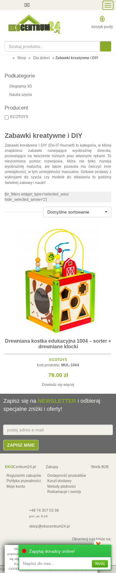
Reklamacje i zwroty (64, 492)
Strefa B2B (100, 467)
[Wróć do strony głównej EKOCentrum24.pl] (34, 24)
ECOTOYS (19, 117)
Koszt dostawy (59, 481)
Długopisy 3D (20, 86)
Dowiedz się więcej (58, 385)
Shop (21, 58)
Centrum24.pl (20, 467)
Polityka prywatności (23, 481)
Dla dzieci (41, 58)
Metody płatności (61, 486)
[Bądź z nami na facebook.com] (60, 5)
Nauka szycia (20, 94)
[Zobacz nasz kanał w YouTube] (48, 5)
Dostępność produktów (66, 475)
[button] (77, 212)
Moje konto (15, 486)
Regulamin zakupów (23, 475)
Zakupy (52, 467)
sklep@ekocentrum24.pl (49, 526)
